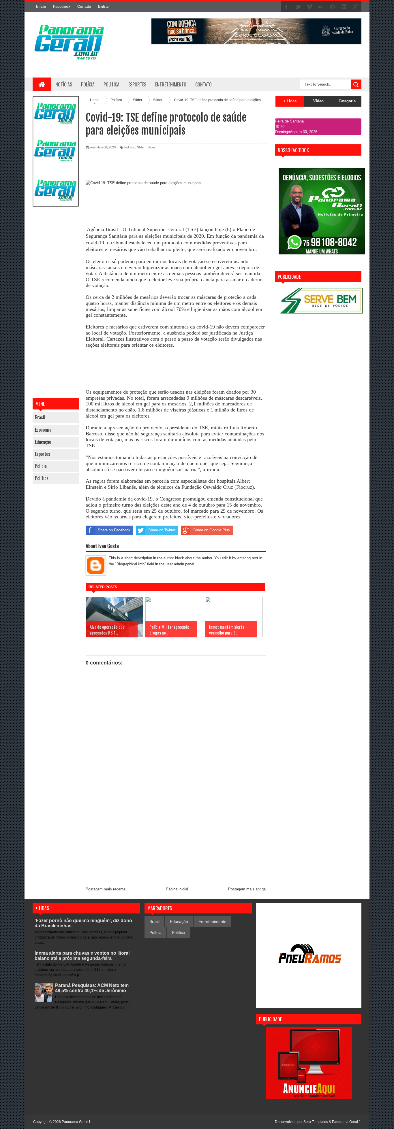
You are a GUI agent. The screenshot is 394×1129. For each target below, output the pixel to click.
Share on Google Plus (211, 530)
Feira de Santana (289, 121)
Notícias (63, 84)
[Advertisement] (56, 303)
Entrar (103, 6)
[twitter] (298, 7)
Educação (43, 441)
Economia (43, 429)
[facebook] (286, 7)
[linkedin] (344, 7)
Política (41, 478)
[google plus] (355, 7)
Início (41, 6)
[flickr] (321, 7)
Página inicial (177, 889)
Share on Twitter (161, 530)
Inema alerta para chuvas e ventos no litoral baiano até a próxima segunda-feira (82, 956)
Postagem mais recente (105, 889)
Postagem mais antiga (247, 889)
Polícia (88, 84)
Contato (84, 6)
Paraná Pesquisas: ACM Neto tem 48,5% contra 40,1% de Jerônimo (92, 988)
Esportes (42, 453)
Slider (141, 147)
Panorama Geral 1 (346, 1122)
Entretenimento (212, 921)
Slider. (151, 147)
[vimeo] (309, 7)
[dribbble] (332, 7)
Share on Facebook (114, 530)
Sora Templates (315, 1122)
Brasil (40, 417)
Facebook (61, 6)
